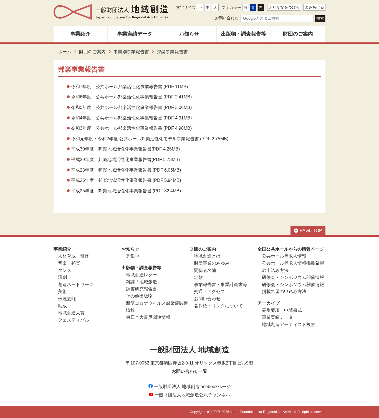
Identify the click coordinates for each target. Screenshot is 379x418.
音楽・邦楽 (69, 263)
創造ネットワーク (76, 284)
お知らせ (189, 34)
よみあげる (314, 7)
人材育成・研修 (73, 256)
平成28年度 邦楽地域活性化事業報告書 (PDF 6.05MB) (126, 170)
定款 (198, 277)
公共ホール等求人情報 (284, 256)
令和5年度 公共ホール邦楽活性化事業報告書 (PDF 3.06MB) (131, 107)
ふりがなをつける (284, 7)
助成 (62, 306)
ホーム (64, 51)
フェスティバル (73, 320)
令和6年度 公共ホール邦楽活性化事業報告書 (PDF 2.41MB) (131, 97)
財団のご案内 (298, 34)
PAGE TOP (311, 230)
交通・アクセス (209, 291)
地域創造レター (141, 274)
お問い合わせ (226, 18)
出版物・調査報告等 (243, 34)
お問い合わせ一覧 (189, 371)
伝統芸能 (67, 298)
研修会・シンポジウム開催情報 (293, 277)
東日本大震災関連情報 (148, 317)
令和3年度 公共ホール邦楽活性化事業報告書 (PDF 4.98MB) (131, 128)
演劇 (62, 277)
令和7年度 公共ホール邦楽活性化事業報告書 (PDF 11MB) (129, 86)
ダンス (64, 270)
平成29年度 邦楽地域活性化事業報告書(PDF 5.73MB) (125, 159)
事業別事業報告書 (131, 51)
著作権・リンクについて (218, 306)
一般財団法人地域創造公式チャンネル (192, 394)
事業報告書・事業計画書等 (220, 284)
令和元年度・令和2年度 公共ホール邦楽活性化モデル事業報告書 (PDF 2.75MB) (149, 138)
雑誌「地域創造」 (143, 281)
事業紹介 (80, 34)
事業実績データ (134, 34)
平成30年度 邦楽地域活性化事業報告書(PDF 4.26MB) (125, 149)
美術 (62, 291)
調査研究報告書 (141, 289)
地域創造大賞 (71, 312)
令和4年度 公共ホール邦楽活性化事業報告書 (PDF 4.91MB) (131, 118)
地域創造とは (207, 256)
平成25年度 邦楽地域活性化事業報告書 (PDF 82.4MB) (126, 190)
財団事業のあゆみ (211, 263)
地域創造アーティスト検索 (288, 324)
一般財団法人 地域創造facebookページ (192, 386)
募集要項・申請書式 (282, 310)
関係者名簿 (205, 270)
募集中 (132, 256)
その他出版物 (139, 296)
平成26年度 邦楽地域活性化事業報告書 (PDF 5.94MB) (126, 180)
